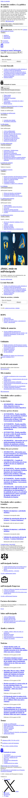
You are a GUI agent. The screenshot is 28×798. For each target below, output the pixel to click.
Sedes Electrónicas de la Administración (13, 229)
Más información (10, 21)
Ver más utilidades (8, 352)
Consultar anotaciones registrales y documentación (15, 388)
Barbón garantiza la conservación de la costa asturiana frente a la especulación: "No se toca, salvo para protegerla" (15, 687)
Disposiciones (7, 96)
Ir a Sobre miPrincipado (6, 143)
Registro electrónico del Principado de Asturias (15, 176)
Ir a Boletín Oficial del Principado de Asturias (12, 106)
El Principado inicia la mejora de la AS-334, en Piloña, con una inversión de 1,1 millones (15, 698)
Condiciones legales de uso (10, 139)
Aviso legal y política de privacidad (12, 756)
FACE (2, 608)
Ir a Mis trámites (5, 124)
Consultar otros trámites (9, 120)
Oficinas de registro (8, 226)
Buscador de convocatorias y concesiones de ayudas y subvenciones (15, 321)
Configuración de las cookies (11, 763)
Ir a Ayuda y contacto (6, 231)
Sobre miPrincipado (8, 726)
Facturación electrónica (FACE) (11, 194)
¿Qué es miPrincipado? (9, 131)
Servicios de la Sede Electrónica (11, 138)
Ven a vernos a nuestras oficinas (10, 746)
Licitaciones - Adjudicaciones (11, 150)
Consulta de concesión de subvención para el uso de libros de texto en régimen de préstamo (15, 72)
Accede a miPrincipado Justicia (8, 573)
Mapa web (6, 759)
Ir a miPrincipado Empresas (7, 198)
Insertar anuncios (8, 103)
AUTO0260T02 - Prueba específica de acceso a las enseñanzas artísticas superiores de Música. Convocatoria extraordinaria (15, 426)
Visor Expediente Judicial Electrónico (13, 206)
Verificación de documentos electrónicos (13, 178)
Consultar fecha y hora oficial (8, 544)
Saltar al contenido (5, 1)
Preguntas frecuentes (9, 227)
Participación (7, 36)
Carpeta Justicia (7, 205)
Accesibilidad (7, 754)
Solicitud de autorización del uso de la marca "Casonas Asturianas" (15, 519)
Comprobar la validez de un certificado (13, 183)
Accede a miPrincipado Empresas (9, 596)
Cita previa (6, 208)
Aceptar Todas (6, 24)
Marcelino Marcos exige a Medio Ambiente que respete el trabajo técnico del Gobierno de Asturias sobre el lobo (14, 674)
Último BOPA (7, 318)
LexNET (6, 212)
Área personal (5, 42)
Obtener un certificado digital (11, 179)
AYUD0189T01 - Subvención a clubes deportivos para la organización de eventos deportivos (15, 405)
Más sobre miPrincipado (10, 622)
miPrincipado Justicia (9, 733)
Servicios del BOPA (9, 319)
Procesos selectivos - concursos (11, 570)
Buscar (18, 61)
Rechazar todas (6, 25)
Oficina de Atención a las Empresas (12, 193)
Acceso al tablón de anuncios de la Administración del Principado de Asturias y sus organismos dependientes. (15, 333)
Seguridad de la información (11, 136)
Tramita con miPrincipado (10, 723)
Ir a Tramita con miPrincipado (8, 113)
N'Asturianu (5, 40)
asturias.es (6, 35)
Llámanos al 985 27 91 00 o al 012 (10, 740)
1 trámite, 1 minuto (8, 224)
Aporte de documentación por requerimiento (14, 386)
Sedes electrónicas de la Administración (13, 637)
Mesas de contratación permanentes (12, 154)
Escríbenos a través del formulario (10, 743)
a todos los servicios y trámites (12, 308)
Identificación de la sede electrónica (12, 133)
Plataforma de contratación (10, 153)
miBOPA (6, 99)
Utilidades (6, 730)
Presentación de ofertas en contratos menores (15, 157)
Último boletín (7, 95)
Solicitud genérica (8, 77)
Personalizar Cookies (18, 24)
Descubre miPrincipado (9, 132)
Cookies (6, 761)
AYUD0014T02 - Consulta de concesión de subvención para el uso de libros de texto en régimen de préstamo (15, 462)
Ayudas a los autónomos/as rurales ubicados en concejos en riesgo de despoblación (15, 69)
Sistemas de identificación (10, 140)
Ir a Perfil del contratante (7, 162)
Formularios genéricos (9, 182)
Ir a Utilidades (4, 186)
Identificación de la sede (10, 619)
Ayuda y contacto (8, 729)
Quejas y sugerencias (9, 180)
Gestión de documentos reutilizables (12, 382)
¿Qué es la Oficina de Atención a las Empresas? (15, 589)
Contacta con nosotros (9, 590)
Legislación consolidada (10, 98)
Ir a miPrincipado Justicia (7, 215)
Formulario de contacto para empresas (13, 196)
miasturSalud (7, 38)
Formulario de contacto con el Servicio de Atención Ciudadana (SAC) (12, 356)
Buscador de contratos (9, 156)
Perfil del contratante (9, 728)
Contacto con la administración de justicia (14, 211)
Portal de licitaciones (9, 151)
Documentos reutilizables (10, 121)
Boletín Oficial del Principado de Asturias (14, 725)
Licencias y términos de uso (10, 135)
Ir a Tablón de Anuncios (6, 169)
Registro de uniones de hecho (11, 209)
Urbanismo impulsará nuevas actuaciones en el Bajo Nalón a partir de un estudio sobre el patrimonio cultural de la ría (15, 661)
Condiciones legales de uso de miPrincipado (14, 621)
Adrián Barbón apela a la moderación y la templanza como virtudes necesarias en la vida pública (15, 649)
